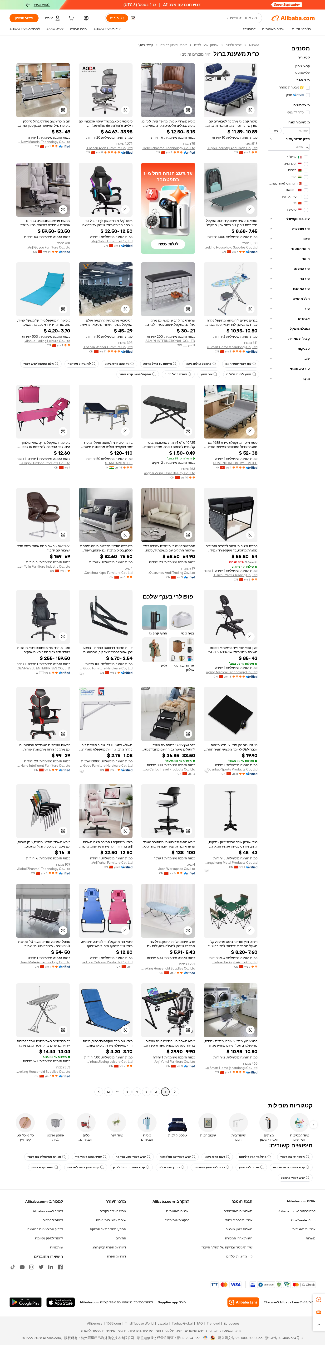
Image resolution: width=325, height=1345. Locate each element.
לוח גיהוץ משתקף (79, 363)
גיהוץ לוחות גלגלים (238, 374)
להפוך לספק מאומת (49, 1238)
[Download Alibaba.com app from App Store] (60, 1302)
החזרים (121, 1238)
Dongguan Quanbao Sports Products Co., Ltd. (231, 769)
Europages (232, 1323)
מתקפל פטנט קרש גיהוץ (135, 374)
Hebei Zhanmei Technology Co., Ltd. (168, 148)
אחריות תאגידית (303, 1229)
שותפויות (56, 1247)
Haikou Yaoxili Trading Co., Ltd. (235, 575)
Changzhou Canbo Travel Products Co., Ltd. (168, 769)
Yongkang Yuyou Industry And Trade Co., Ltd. (231, 148)
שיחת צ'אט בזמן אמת (111, 1220)
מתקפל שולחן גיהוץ (199, 363)
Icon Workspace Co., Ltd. (176, 869)
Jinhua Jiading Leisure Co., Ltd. (47, 341)
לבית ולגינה (233, 45)
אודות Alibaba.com (301, 1201)
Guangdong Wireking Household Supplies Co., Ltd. (231, 247)
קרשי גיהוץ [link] (145, 45)
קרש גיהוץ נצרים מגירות (289, 1167)
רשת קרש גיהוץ (215, 1157)
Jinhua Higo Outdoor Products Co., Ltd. (43, 463)
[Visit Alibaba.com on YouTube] (22, 1267)
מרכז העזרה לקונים (113, 1211)
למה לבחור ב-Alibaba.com (296, 1211)
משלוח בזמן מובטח (239, 1229)
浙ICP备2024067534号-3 (284, 1338)
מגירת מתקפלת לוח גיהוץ (44, 1157)
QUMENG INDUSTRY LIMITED (235, 463)
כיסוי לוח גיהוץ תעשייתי (209, 1167)
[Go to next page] (98, 1091)
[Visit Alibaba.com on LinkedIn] (51, 1267)
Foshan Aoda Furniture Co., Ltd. (109, 148)
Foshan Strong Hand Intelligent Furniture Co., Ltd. (43, 765)
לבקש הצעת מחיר (177, 1220)
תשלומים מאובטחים (238, 1211)
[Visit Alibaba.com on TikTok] (12, 1267)
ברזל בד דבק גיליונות (252, 1157)
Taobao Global (182, 1323)
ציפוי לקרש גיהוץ (42, 1167)
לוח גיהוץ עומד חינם (238, 363)
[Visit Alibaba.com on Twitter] (41, 1267)
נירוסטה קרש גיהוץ (117, 363)
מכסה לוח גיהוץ (249, 1167)
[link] (319, 1300)
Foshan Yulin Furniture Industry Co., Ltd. (43, 566)
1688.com (113, 1323)
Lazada (163, 1323)
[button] (133, 18)
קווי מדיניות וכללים (239, 1256)
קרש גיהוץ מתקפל (293, 1177)
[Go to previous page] (175, 1091)
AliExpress (94, 1323)
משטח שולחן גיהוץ (292, 1157)
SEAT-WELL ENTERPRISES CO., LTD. (43, 668)
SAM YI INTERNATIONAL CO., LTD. (170, 341)
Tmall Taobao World (139, 1323)
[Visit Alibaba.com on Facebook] (60, 1267)
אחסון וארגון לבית (206, 45)
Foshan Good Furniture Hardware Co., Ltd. (106, 668)
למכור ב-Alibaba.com (48, 1211)
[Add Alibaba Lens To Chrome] (243, 1302)
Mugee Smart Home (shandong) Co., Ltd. (231, 347)
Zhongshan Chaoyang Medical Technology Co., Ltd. (231, 672)
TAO (200, 1323)
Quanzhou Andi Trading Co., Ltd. (171, 573)
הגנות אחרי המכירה (238, 1238)
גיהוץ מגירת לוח (169, 1167)
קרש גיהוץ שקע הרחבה (131, 1157)
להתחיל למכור (53, 1220)
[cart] (70, 19)
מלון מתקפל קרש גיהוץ (38, 363)
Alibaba (254, 45)
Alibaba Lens (290, 1302)
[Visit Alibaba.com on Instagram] (31, 1267)
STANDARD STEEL (119, 463)
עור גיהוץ (206, 374)
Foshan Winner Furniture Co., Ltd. (108, 347)
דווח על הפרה (116, 1256)
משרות (310, 1238)
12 (108, 1091)
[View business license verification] (205, 1337)
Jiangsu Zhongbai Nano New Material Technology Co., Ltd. (43, 142)
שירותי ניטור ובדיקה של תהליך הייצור (227, 1247)
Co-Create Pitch (303, 1220)
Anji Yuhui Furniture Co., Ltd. (112, 241)
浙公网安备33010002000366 (240, 1338)
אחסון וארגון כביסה (173, 45)
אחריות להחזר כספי (238, 1220)
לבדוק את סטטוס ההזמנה (45, 1229)
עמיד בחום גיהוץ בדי (88, 1157)
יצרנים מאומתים (177, 1211)
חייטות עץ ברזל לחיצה (157, 363)
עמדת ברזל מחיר (176, 374)
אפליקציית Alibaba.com (98, 1302)
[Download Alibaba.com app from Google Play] (26, 1302)
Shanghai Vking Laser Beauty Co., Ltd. (168, 473)
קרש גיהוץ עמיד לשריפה (83, 1167)
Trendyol (213, 1323)
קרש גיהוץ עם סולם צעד (175, 1157)
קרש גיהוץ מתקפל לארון (129, 1167)
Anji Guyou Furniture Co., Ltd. (48, 247)
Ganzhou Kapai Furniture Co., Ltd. (108, 573)
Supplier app (168, 1302)
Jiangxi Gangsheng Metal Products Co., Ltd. (231, 862)
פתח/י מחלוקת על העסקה (108, 1229)
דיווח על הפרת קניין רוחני (109, 1247)
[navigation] (289, 569)
